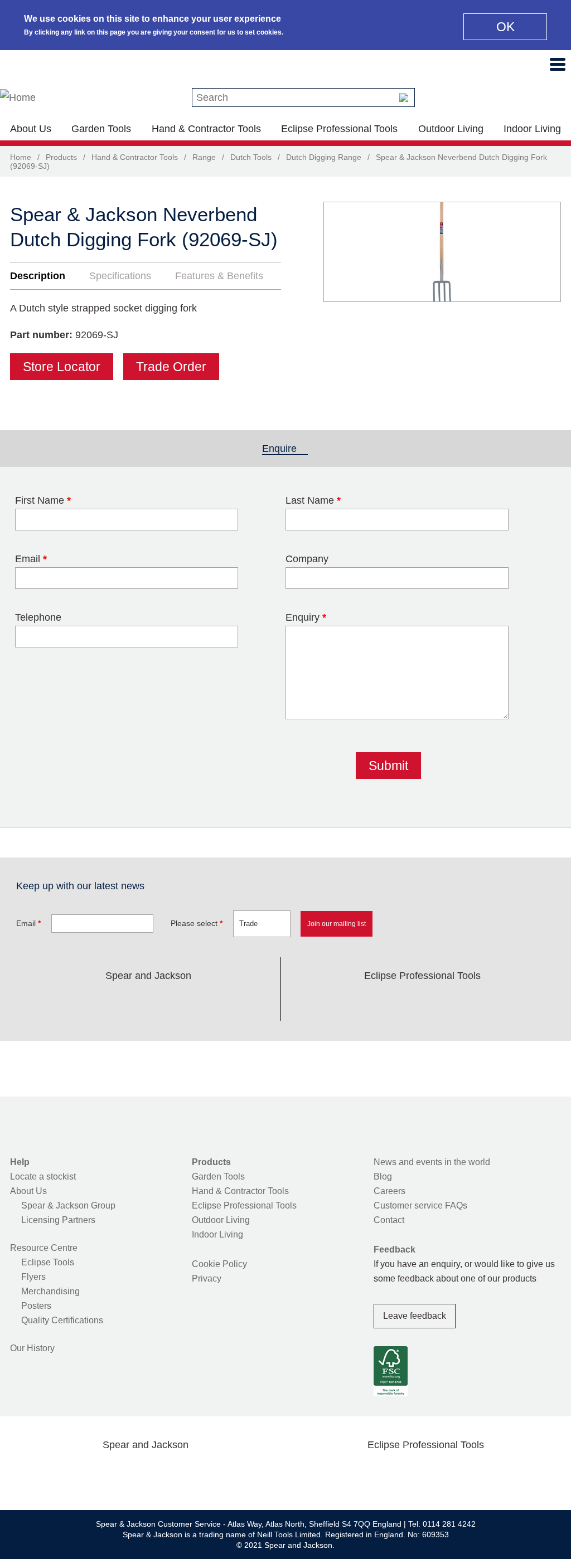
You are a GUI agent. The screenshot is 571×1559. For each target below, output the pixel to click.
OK (505, 27)
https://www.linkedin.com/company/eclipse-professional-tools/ (475, 1002)
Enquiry (306, 617)
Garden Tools (101, 128)
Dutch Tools (251, 157)
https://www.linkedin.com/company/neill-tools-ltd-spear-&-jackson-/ (166, 1002)
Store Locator (61, 366)
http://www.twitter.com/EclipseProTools (405, 1002)
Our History (32, 1348)
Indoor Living (532, 128)
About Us (30, 128)
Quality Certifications (62, 1320)
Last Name (313, 500)
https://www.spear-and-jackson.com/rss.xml (237, 1002)
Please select (196, 923)
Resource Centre (44, 1248)
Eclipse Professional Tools (339, 128)
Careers (389, 1191)
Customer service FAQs (420, 1205)
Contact (389, 1220)
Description (37, 275)
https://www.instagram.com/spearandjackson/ (130, 1002)
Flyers (33, 1277)
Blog (383, 1176)
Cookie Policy (219, 1264)
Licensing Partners (58, 1220)
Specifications (120, 275)
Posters (36, 1305)
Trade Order (171, 366)
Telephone (38, 617)
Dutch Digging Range (323, 157)
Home (20, 157)
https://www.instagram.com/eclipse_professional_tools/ (440, 1002)
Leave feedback (414, 1316)
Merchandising (50, 1291)
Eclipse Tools (47, 1262)
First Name (43, 500)
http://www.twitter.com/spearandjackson (95, 1002)
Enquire (285, 448)
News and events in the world (432, 1162)
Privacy (206, 1278)
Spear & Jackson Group (68, 1205)
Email (31, 558)
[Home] (18, 97)
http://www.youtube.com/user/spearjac (201, 1002)
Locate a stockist (43, 1176)
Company (307, 558)
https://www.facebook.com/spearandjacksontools (59, 1002)
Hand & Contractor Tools (206, 128)
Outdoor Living (450, 128)
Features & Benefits (219, 275)
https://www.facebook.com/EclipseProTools (369, 1002)
